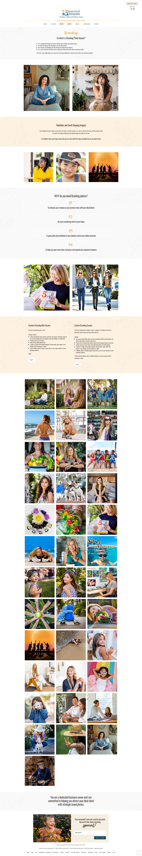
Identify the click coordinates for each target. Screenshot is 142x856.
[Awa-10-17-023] (40, 708)
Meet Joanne (87, 24)
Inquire (31, 360)
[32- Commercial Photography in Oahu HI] (71, 582)
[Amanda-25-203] (71, 677)
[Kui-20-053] (71, 739)
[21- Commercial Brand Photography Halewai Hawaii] (40, 520)
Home (45, 24)
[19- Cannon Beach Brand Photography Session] (102, 488)
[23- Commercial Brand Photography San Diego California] (102, 520)
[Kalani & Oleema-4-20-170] (102, 708)
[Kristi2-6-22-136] (40, 739)
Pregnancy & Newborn (45, 852)
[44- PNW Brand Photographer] (71, 614)
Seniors (67, 852)
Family (32, 852)
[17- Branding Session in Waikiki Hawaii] (71, 488)
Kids (36, 852)
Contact (96, 24)
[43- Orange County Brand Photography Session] (40, 614)
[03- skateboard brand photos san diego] (71, 425)
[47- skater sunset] (40, 645)
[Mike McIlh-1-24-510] (40, 771)
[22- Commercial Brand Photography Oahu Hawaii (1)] (71, 520)
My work (53, 24)
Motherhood (55, 852)
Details (77, 24)
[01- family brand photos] (102, 394)
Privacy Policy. (82, 845)
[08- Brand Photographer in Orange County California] (71, 457)
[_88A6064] (40, 394)
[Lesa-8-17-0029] (102, 739)
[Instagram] (131, 9)
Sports (69, 23)
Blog (114, 852)
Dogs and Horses (75, 852)
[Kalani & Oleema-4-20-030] (71, 708)
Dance (61, 23)
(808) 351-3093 (132, 4)
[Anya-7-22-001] (102, 677)
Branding (90, 852)
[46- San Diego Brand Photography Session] (102, 614)
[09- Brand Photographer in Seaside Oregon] (40, 488)
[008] (102, 457)
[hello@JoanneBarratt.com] (134, 9)
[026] (102, 551)
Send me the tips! (100, 838)
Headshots (84, 852)
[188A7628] (102, 645)
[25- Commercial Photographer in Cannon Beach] (40, 551)
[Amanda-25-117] (40, 677)
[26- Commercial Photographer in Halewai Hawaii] (71, 551)
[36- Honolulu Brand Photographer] (102, 582)
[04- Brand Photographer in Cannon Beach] (102, 425)
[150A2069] (71, 645)
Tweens (62, 852)
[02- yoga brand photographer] (40, 425)
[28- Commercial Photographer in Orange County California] (40, 582)
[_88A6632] (71, 394)
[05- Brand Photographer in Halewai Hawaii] (40, 457)
